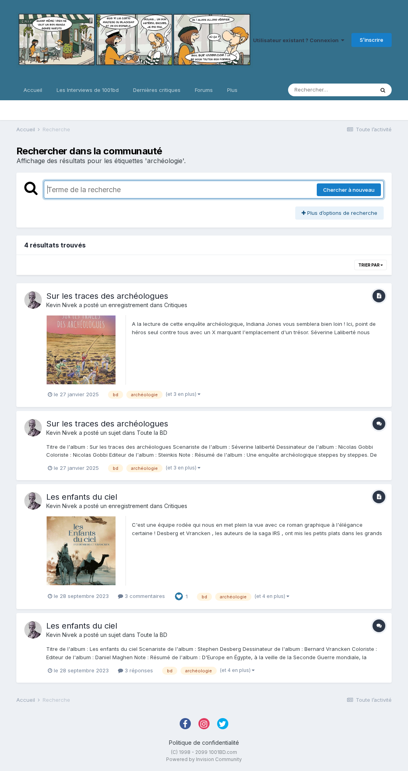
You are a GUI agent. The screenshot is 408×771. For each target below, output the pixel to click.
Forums (204, 90)
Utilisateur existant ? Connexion (297, 40)
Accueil (33, 90)
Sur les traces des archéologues (107, 296)
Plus (232, 90)
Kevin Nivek (61, 305)
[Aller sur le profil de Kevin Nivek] (33, 300)
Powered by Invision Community (204, 759)
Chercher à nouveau (349, 190)
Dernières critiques (156, 90)
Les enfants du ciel (81, 497)
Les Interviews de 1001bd (88, 90)
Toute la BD (152, 432)
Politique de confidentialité (204, 742)
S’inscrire (371, 40)
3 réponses (138, 670)
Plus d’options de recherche (341, 213)
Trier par (369, 265)
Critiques (175, 305)
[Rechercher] (383, 90)
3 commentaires (144, 596)
